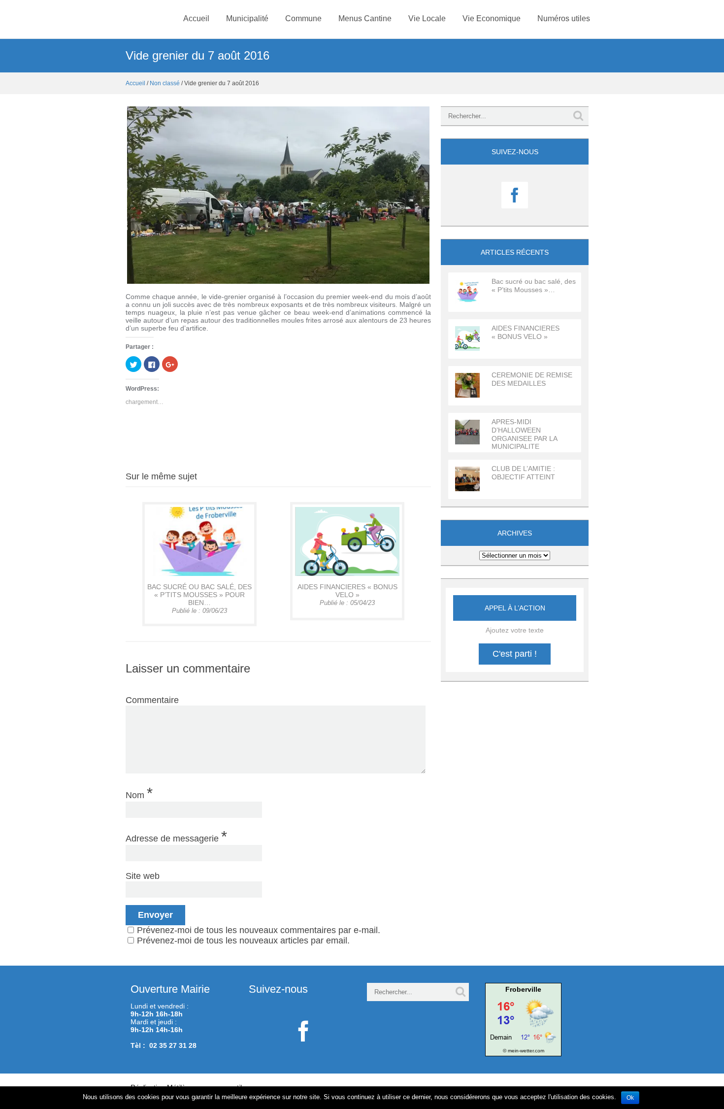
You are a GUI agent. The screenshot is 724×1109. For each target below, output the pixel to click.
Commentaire (152, 700)
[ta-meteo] (523, 1019)
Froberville (523, 989)
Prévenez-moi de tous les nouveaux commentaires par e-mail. (258, 930)
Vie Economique (491, 18)
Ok (630, 1097)
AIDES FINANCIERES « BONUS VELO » (347, 591)
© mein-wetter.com (523, 1050)
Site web (143, 876)
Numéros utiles (563, 18)
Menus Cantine (365, 18)
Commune (303, 18)
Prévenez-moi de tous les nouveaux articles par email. (243, 940)
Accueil (196, 18)
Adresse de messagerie (176, 836)
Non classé (165, 83)
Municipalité (247, 18)
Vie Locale (427, 18)
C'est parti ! (515, 654)
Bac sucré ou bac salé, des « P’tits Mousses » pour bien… (199, 594)
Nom (139, 792)
